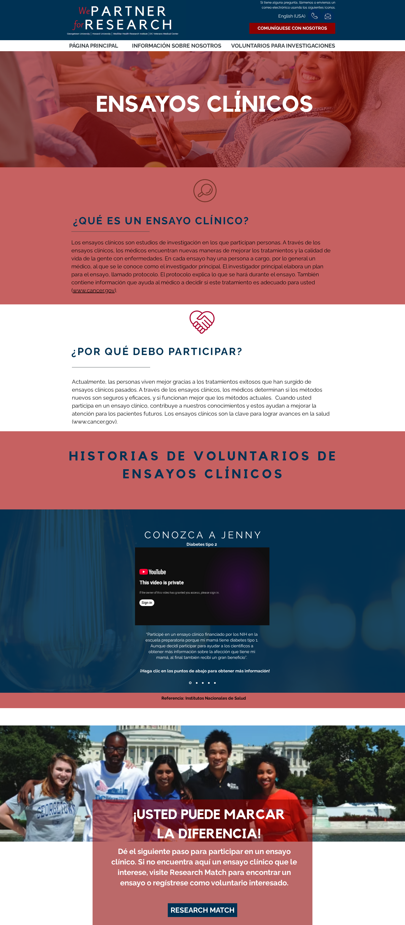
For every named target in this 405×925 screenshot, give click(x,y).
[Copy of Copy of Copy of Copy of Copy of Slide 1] (215, 683)
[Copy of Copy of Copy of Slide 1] (203, 683)
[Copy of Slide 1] (190, 683)
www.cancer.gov (94, 290)
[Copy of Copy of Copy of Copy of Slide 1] (209, 683)
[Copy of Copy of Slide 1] (197, 683)
